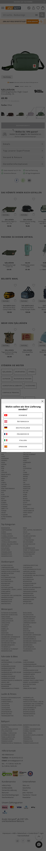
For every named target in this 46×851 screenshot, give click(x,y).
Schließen (42, 401)
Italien (23, 440)
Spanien (23, 446)
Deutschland (23, 428)
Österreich (23, 421)
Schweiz (23, 415)
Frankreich (23, 434)
